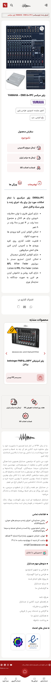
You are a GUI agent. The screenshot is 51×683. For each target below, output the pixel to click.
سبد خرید (5, 681)
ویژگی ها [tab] (13, 184)
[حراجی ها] (34, 678)
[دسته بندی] (44, 678)
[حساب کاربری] (16, 678)
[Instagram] (7, 664)
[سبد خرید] (5, 678)
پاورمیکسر (36, 15)
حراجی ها (34, 681)
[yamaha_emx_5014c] (25, 47)
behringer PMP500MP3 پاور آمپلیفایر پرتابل (25, 362)
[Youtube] (11, 664)
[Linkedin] (4, 664)
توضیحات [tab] (32, 184)
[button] (43, 47)
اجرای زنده (44, 15)
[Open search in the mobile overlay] (11, 5)
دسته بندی (44, 681)
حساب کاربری (16, 681)
